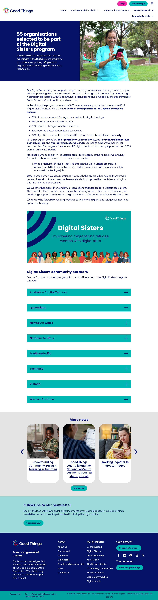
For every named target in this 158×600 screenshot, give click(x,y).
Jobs (60, 568)
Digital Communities (97, 576)
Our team (63, 555)
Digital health (93, 581)
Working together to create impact (115, 463)
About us (62, 546)
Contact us (63, 572)
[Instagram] (137, 555)
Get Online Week (142, 10)
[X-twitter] (143, 555)
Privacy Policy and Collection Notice (40, 594)
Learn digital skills (141, 16)
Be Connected (94, 546)
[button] (152, 3)
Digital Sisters (94, 551)
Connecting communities (100, 568)
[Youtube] (131, 555)
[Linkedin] (124, 555)
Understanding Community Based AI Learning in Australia (43, 465)
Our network (64, 551)
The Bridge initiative (97, 564)
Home (63, 10)
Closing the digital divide (83, 10)
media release (69, 100)
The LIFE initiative (95, 572)
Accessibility (15, 594)
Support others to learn (115, 10)
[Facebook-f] (118, 555)
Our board (63, 559)
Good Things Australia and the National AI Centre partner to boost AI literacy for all (79, 469)
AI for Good (93, 559)
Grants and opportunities (71, 564)
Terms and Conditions (34, 596)
